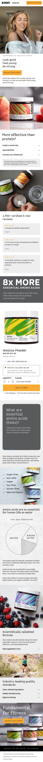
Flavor (18, 378)
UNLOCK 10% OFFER (34, 2)
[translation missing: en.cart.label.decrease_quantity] (4, 382)
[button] (14, 449)
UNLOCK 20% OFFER (12, 73)
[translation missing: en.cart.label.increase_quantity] (12, 382)
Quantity (7, 378)
